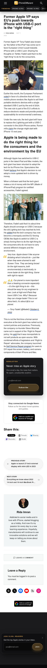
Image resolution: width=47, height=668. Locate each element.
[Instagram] (38, 591)
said (15, 334)
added (10, 232)
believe (13, 170)
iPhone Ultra (18, 9)
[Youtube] (26, 591)
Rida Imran (10, 33)
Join (37, 646)
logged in (23, 576)
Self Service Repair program (18, 346)
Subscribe (23, 387)
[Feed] (32, 591)
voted (6, 96)
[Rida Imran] (24, 503)
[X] (14, 591)
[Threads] (8, 591)
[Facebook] (20, 591)
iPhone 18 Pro (33, 9)
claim (10, 128)
